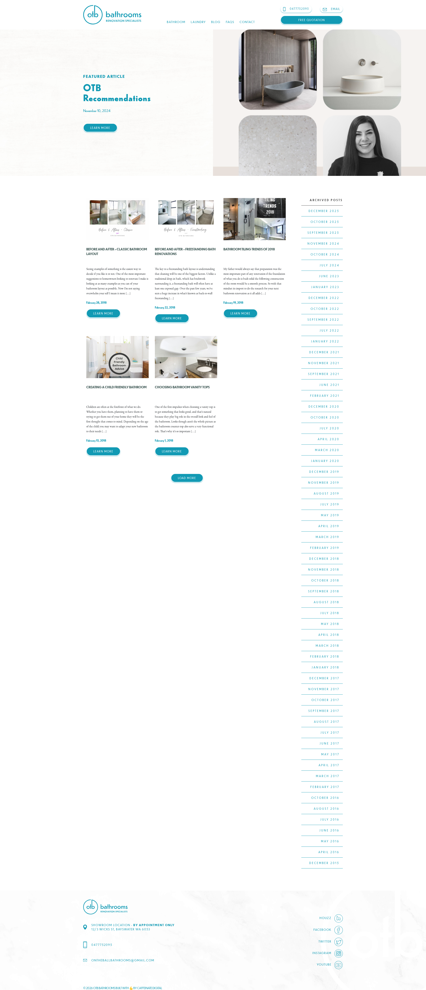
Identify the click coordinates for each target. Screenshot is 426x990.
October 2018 (325, 580)
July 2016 (329, 819)
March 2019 (327, 537)
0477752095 (101, 945)
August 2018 (326, 602)
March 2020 (327, 450)
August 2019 (326, 493)
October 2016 (325, 797)
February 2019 (324, 548)
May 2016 (330, 841)
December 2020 (324, 406)
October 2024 (325, 254)
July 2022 (329, 330)
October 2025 (325, 222)
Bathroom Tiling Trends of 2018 (249, 249)
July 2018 (329, 613)
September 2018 (323, 591)
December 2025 (324, 211)
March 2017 (327, 776)
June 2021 (329, 385)
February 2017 (324, 787)
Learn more (100, 128)
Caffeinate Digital (149, 988)
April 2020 (328, 439)
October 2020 (325, 417)
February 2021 (324, 395)
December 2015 (324, 863)
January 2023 (325, 287)
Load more (187, 478)
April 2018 (328, 634)
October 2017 (325, 700)
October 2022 (325, 308)
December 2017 (324, 678)
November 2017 (323, 689)
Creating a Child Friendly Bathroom (116, 387)
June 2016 (329, 830)
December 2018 (324, 558)
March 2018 (327, 645)
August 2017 (326, 721)
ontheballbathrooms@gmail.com (122, 960)
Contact (247, 22)
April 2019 (328, 526)
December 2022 (324, 298)
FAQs (230, 22)
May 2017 (330, 754)
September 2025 (323, 232)
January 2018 (325, 667)
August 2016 (326, 808)
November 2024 (323, 243)
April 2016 (328, 852)
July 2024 (329, 265)
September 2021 (323, 374)
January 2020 (325, 461)
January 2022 (325, 341)
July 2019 (329, 504)
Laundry (198, 22)
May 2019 (330, 515)
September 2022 (323, 319)
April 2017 (329, 765)
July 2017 (330, 732)
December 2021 (324, 352)
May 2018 (330, 624)
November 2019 (323, 482)
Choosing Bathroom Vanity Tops (182, 387)
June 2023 (329, 276)
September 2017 (323, 711)
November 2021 (323, 363)
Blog (216, 22)
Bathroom (176, 22)
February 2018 (324, 656)
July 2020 (329, 428)
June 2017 (329, 743)
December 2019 (324, 471)
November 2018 (323, 569)
